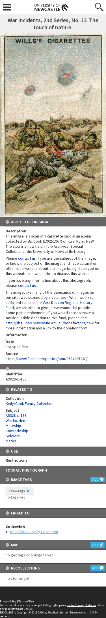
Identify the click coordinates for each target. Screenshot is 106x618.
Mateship (13, 425)
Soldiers (13, 435)
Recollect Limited (58, 612)
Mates (11, 440)
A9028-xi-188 (16, 415)
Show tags (17, 491)
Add (95, 479)
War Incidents (17, 420)
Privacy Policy (8, 601)
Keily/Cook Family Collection (34, 531)
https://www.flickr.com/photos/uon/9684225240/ (47, 358)
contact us (27, 258)
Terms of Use (26, 601)
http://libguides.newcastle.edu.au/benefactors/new (50, 322)
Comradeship (17, 430)
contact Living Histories (81, 605)
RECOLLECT (6, 612)
